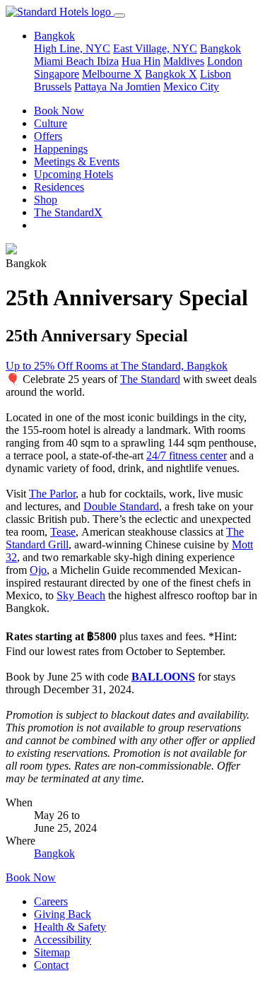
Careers (51, 901)
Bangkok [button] (54, 36)
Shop (45, 200)
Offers (48, 136)
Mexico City (191, 87)
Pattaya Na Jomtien (117, 87)
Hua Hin (141, 61)
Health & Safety (70, 927)
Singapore (56, 74)
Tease (63, 532)
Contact (51, 965)
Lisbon (215, 74)
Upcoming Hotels (73, 174)
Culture (50, 123)
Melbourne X (112, 74)
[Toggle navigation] (119, 15)
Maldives (183, 61)
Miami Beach (65, 61)
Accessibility (62, 940)
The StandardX (68, 212)
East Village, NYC (155, 48)
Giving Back (62, 914)
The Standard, (152, 366)
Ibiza (108, 61)
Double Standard (121, 506)
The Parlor (52, 494)
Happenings (61, 149)
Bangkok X (171, 74)
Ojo (38, 570)
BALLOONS (163, 677)
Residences (59, 187)
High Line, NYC (72, 48)
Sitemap (52, 952)
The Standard (150, 379)
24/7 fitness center (186, 455)
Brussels (52, 87)
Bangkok (220, 48)
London (224, 61)
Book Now (59, 111)
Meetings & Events (76, 161)
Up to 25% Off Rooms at (63, 366)
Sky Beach (81, 595)
